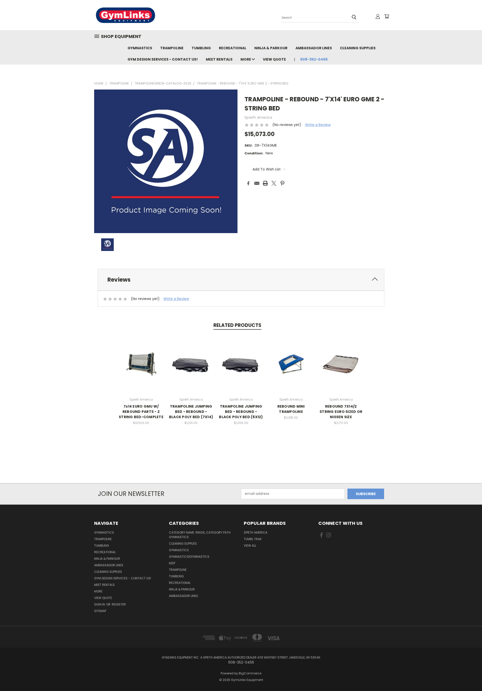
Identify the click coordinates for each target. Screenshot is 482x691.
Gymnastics (140, 48)
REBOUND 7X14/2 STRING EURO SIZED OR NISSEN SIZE (341, 411)
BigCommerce (250, 673)
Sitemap (100, 611)
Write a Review (318, 124)
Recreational (232, 48)
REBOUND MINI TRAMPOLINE (291, 409)
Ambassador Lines (313, 48)
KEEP (172, 563)
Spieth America (255, 532)
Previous (469, 675)
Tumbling (201, 48)
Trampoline (172, 48)
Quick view (141, 363)
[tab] (241, 280)
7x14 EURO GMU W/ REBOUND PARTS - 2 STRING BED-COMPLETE (141, 411)
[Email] (256, 183)
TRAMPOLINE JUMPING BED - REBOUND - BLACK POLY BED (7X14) (191, 411)
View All (250, 545)
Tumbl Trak (253, 539)
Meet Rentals (219, 59)
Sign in (100, 604)
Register (119, 604)
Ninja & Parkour (270, 48)
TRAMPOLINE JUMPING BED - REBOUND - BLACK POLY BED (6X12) (241, 411)
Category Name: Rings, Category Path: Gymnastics (200, 534)
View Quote (274, 59)
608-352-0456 (314, 59)
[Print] (265, 183)
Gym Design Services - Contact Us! (163, 59)
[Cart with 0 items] (386, 16)
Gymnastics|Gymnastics (189, 556)
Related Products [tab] (237, 325)
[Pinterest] (282, 183)
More (246, 59)
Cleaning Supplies (358, 48)
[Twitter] (273, 183)
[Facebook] (248, 183)
